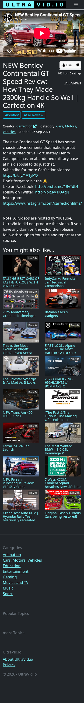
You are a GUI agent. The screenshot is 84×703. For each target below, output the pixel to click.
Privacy (9, 664)
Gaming (10, 577)
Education (12, 565)
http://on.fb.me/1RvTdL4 (56, 186)
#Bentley (12, 115)
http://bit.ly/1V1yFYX (20, 175)
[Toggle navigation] (76, 4)
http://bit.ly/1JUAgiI (52, 192)
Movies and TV (15, 582)
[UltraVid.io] (34, 4)
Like (68, 65)
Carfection (24, 126)
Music (8, 588)
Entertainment (15, 571)
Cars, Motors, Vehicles (22, 560)
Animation (12, 554)
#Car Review (33, 115)
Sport (8, 593)
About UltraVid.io (18, 659)
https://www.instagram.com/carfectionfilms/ (42, 203)
